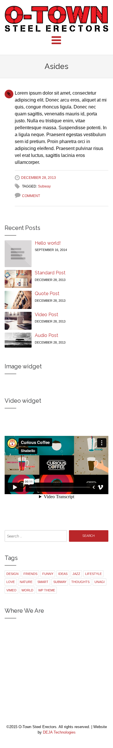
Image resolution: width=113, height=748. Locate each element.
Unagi (99, 582)
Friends (30, 573)
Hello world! (48, 243)
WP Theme (46, 590)
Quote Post (47, 293)
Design (12, 573)
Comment (31, 196)
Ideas (63, 573)
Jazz (76, 573)
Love (10, 582)
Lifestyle (93, 573)
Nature (26, 582)
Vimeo (11, 590)
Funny (47, 573)
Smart (42, 582)
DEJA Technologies (59, 732)
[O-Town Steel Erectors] (57, 19)
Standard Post (50, 272)
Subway (44, 186)
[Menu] (56, 40)
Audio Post (46, 335)
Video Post (46, 314)
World (27, 590)
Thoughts (80, 582)
